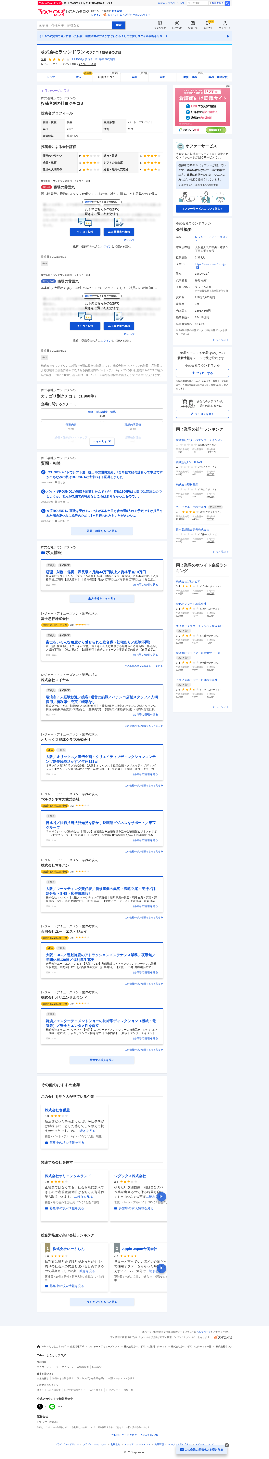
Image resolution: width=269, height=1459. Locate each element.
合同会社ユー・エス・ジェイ (64, 931)
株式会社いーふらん (69, 1249)
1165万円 (211, 452)
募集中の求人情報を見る (67, 1142)
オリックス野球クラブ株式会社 (66, 740)
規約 (115, 1444)
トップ (51, 77)
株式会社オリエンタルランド (64, 997)
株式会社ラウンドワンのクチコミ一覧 (191, 1346)
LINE (59, 1406)
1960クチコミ (84, 59)
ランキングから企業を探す (91, 1378)
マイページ (225, 28)
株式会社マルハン (55, 865)
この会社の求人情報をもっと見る (142, 666)
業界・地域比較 (218, 77)
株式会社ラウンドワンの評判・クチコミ (145, 1346)
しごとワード (113, 1389)
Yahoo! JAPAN (166, 3)
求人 (84, 76)
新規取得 (117, 10)
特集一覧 (193, 28)
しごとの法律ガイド (74, 1389)
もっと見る (219, 339)
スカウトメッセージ (47, 1367)
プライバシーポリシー (67, 1444)
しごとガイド (96, 1389)
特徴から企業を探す (62, 1378)
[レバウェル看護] (202, 133)
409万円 (210, 697)
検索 (227, 3)
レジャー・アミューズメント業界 (58, 64)
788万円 (210, 519)
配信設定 (97, 1367)
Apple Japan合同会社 (139, 1249)
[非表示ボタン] (227, 1445)
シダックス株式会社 (130, 1176)
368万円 (210, 593)
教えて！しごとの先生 (49, 1389)
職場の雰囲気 (64, 187)
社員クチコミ (108, 76)
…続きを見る (85, 1130)
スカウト (208, 28)
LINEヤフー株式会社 (48, 1422)
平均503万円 (107, 59)
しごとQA (177, 28)
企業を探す (160, 28)
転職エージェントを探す (121, 1378)
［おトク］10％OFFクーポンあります (128, 14)
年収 (139, 76)
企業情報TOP (77, 1346)
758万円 (210, 541)
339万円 (210, 616)
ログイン (96, 14)
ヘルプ (181, 3)
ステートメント (137, 1444)
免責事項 (159, 1444)
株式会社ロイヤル (55, 680)
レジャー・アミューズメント (104, 1346)
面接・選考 (193, 76)
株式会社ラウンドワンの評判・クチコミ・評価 (66, 181)
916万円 (210, 474)
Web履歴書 (83, 1367)
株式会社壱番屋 (57, 1110)
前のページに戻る (57, 90)
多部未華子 (218, 3)
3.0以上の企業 (88, 64)
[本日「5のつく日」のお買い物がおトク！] (84, 3)
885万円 (210, 496)
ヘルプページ (204, 1332)
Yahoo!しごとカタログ (54, 1346)
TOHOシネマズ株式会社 (60, 799)
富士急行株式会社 (55, 619)
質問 (162, 77)
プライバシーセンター (95, 1444)
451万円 (210, 670)
